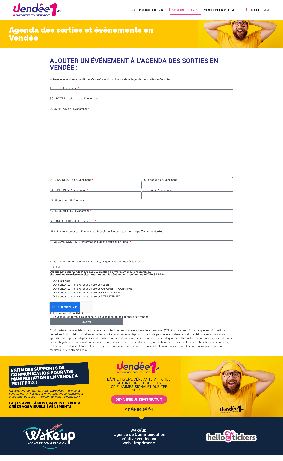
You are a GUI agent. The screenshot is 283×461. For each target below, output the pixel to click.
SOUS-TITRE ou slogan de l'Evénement (74, 98)
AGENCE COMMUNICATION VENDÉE (222, 10)
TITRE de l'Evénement (64, 88)
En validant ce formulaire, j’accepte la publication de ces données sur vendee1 (101, 316)
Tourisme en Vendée (260, 10)
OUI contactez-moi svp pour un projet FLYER (81, 284)
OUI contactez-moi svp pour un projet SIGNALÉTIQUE (86, 292)
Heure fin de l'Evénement (157, 190)
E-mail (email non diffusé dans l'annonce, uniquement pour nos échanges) (96, 261)
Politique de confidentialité (67, 313)
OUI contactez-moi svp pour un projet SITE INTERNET (86, 296)
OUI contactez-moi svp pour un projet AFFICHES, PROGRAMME (92, 288)
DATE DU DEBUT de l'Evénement (71, 179)
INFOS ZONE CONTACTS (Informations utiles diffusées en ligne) (90, 242)
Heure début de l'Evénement (159, 179)
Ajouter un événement (185, 10)
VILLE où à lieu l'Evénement (67, 200)
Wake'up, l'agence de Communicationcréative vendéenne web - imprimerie (139, 436)
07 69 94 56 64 (139, 408)
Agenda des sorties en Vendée (149, 10)
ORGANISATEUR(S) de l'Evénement (72, 221)
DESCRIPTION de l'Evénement (69, 108)
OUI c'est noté (61, 280)
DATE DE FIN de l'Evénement (68, 190)
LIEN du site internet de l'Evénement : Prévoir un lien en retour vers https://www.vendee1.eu (106, 231)
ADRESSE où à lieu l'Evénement (70, 211)
